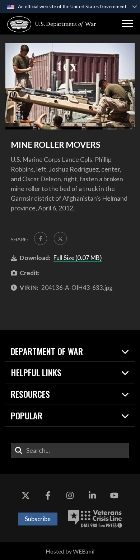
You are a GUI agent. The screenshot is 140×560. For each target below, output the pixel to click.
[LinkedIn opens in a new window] (92, 496)
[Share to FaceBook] (40, 238)
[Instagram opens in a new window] (70, 496)
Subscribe (38, 519)
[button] (127, 24)
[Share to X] (60, 238)
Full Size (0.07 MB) (77, 257)
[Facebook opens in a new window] (48, 496)
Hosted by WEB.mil (70, 551)
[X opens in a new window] (26, 496)
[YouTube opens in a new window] (114, 496)
